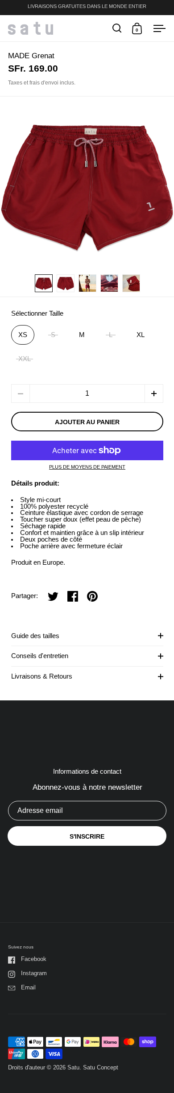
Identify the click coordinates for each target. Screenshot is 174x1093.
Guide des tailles (35, 635)
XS (22, 334)
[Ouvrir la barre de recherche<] (117, 28)
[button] (154, 393)
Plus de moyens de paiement (87, 467)
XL (141, 334)
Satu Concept (100, 1067)
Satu (73, 1067)
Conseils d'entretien (39, 655)
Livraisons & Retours (41, 676)
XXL (24, 358)
